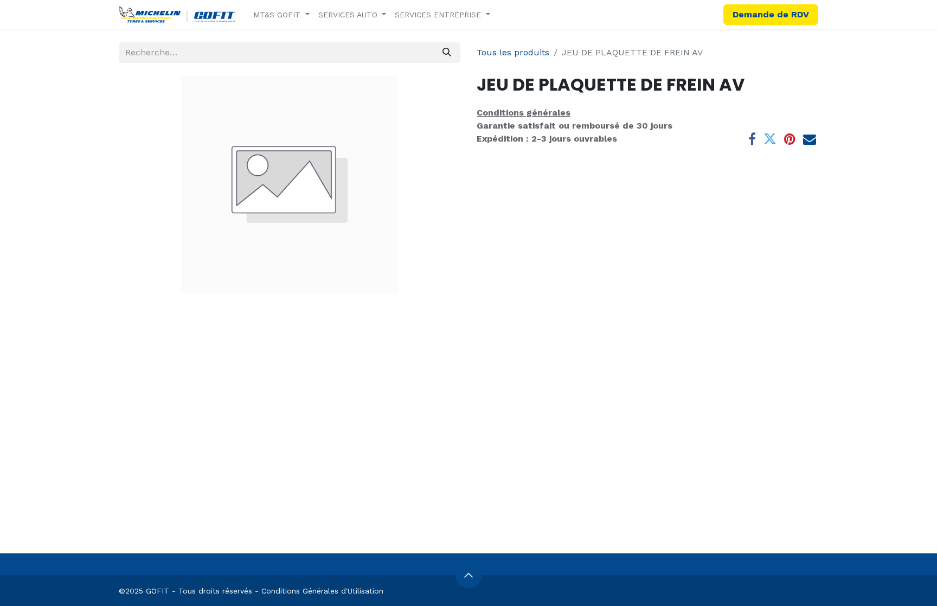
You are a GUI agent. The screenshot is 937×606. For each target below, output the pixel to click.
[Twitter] (769, 138)
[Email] (809, 138)
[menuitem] (281, 15)
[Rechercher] (446, 52)
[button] (468, 575)
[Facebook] (752, 138)
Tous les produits (513, 52)
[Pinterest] (789, 138)
